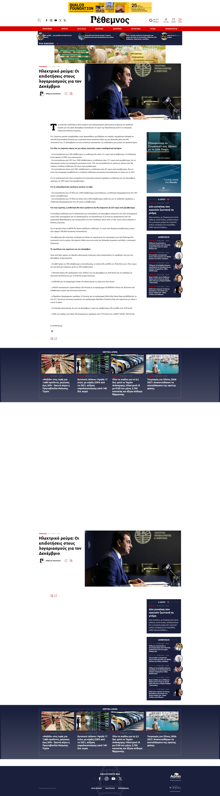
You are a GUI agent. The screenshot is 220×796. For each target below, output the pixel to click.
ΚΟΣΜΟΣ (99, 28)
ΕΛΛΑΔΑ (81, 28)
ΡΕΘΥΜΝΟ (47, 28)
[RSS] (65, 20)
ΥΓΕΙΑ (153, 28)
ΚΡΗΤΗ (65, 28)
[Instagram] (51, 20)
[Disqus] (110, 437)
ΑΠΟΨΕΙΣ (117, 28)
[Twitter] (60, 20)
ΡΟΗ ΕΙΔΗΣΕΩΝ (46, 43)
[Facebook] (46, 20)
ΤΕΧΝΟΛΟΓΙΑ (171, 28)
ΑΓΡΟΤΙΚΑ (136, 28)
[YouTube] (56, 20)
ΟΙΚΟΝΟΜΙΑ (43, 66)
